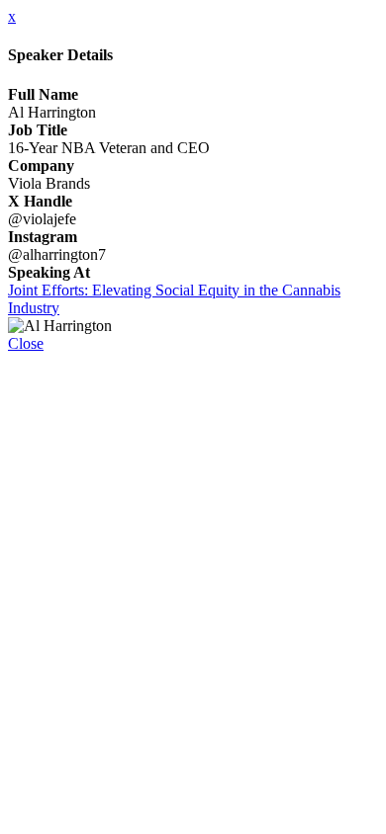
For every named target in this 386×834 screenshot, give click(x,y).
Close (26, 343)
